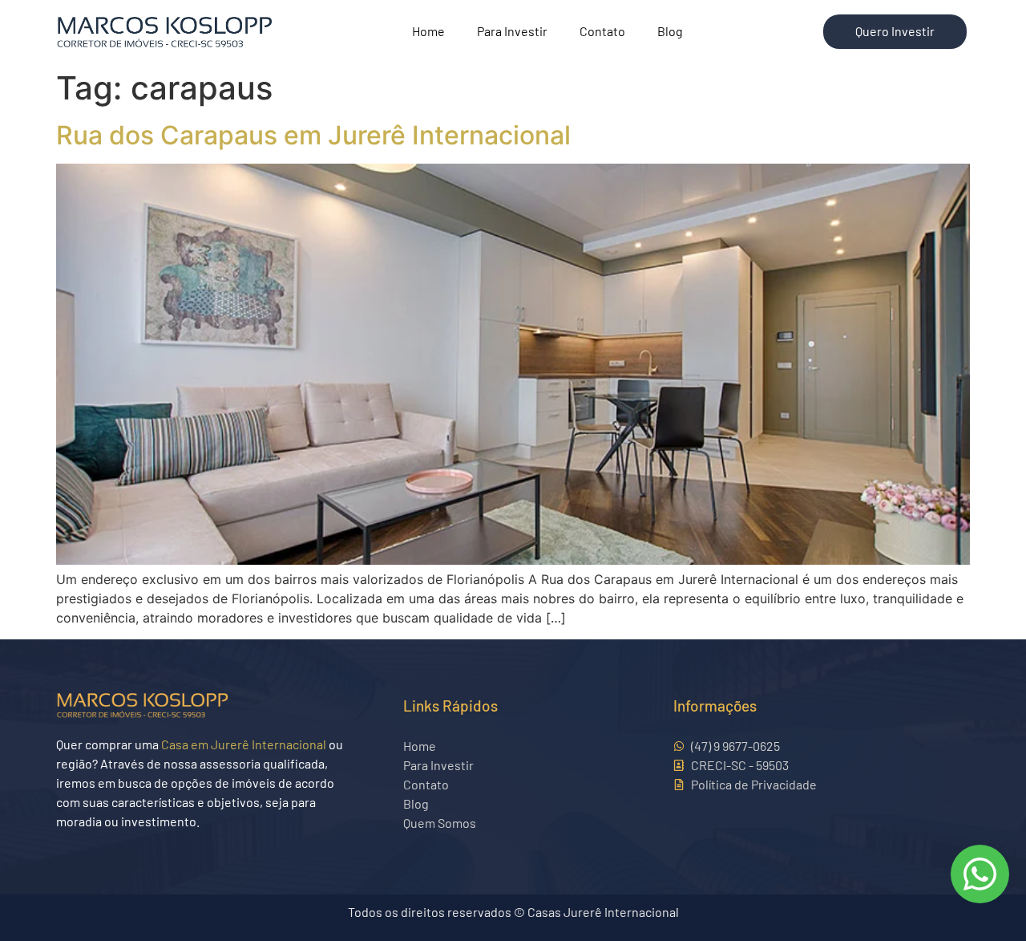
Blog (670, 31)
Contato (602, 31)
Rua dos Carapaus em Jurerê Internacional (313, 135)
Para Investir (512, 31)
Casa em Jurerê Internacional (243, 744)
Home (428, 31)
